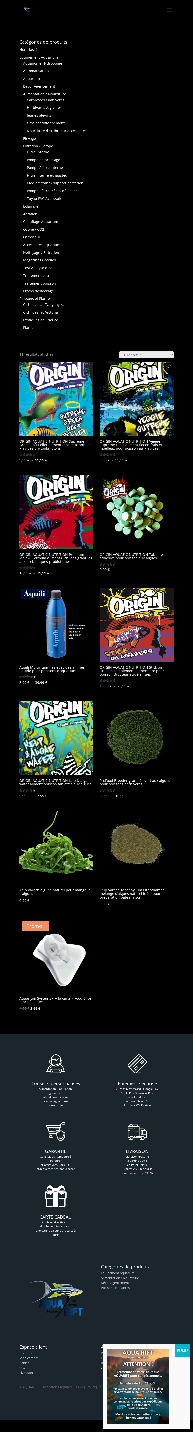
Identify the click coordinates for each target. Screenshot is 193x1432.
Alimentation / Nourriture (44, 94)
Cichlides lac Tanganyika (43, 304)
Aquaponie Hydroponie (42, 63)
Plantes (29, 327)
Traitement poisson (39, 283)
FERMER (182, 1350)
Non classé (28, 49)
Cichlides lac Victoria (40, 312)
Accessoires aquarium (41, 244)
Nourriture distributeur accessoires (57, 130)
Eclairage (30, 206)
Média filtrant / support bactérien (55, 183)
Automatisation (36, 70)
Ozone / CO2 (33, 229)
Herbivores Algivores (44, 107)
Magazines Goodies (39, 260)
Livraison (26, 1372)
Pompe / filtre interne (45, 167)
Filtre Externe (38, 152)
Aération (30, 214)
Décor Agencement (39, 86)
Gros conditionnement (46, 123)
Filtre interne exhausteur (48, 175)
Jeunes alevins (39, 115)
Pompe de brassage (43, 159)
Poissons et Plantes (35, 298)
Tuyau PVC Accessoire (45, 198)
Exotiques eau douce (40, 320)
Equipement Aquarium (38, 57)
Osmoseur (31, 237)
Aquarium (31, 78)
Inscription (27, 1353)
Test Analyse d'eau (39, 267)
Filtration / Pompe (38, 146)
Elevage (29, 138)
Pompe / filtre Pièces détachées (53, 190)
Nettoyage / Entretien (41, 252)
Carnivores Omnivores (45, 100)
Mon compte (29, 1358)
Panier (24, 1363)
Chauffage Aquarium (40, 221)
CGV (22, 1367)
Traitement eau (36, 275)
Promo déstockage (38, 291)
